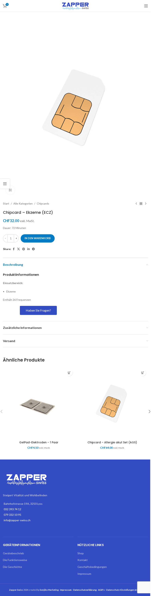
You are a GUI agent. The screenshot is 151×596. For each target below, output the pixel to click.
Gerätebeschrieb (13, 553)
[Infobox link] (38, 275)
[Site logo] (75, 5)
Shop (80, 553)
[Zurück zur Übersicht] (141, 203)
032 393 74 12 (12, 509)
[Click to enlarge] (10, 190)
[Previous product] (136, 203)
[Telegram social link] (33, 249)
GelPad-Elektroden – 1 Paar (38, 442)
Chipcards (43, 203)
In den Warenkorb (38, 238)
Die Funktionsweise (15, 560)
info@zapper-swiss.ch (17, 520)
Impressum (84, 573)
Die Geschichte (12, 566)
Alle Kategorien (23, 203)
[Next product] (145, 203)
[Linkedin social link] (28, 249)
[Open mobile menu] (146, 6)
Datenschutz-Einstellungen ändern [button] (124, 590)
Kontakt (82, 560)
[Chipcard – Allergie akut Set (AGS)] (112, 403)
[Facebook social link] (13, 249)
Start (6, 203)
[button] (69, 372)
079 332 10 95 (12, 514)
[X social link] (18, 249)
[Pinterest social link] (23, 249)
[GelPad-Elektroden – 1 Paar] (39, 403)
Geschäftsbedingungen (92, 566)
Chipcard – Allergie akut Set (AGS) (112, 442)
